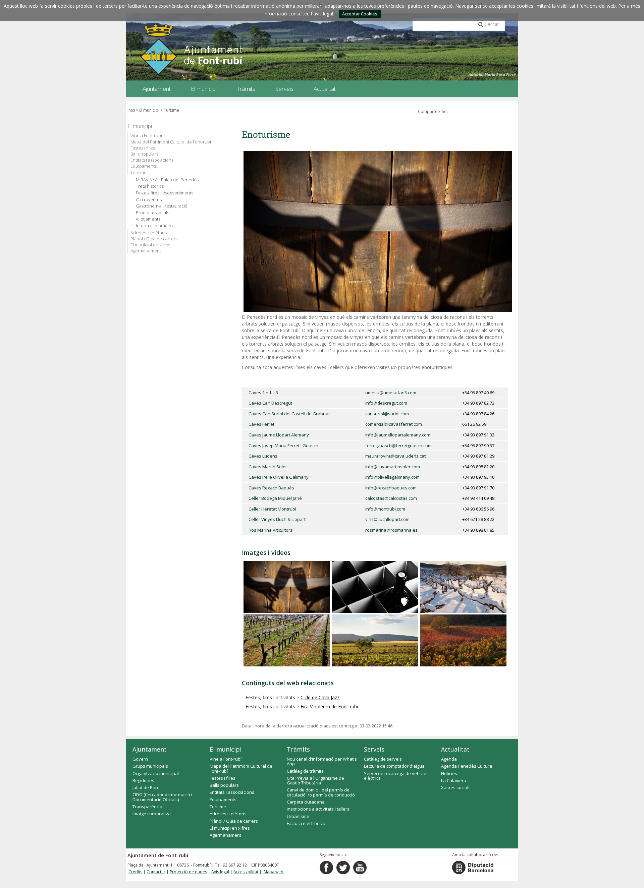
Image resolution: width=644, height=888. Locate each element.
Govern (140, 759)
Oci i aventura (150, 199)
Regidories (143, 780)
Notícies (449, 773)
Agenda (449, 759)
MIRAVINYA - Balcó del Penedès (167, 180)
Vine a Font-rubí (146, 135)
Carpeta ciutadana (306, 802)
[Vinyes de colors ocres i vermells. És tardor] (463, 640)
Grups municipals (150, 766)
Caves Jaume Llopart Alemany (279, 435)
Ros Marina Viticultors (270, 530)
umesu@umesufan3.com (390, 393)
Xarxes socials (456, 787)
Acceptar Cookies (359, 14)
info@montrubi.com (385, 509)
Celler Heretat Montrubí (272, 509)
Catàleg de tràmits (305, 771)
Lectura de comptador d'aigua (394, 766)
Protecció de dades (188, 872)
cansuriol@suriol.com (387, 414)
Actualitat (455, 749)
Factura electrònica (306, 823)
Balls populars (144, 154)
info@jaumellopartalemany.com (397, 435)
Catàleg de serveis (383, 759)
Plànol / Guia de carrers (153, 239)
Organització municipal (155, 773)
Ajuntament (149, 749)
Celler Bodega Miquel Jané (275, 498)
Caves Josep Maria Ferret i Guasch (283, 445)
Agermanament (145, 251)
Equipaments (143, 166)
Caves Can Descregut (270, 403)
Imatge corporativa (151, 814)
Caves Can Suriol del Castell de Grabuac (289, 414)
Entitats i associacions (151, 160)
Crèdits (135, 872)
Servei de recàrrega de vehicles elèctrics (396, 775)
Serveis (374, 749)
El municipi (149, 110)
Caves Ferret (261, 424)
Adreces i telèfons (148, 233)
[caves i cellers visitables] (375, 587)
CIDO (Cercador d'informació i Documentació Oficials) (162, 796)
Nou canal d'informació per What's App (322, 761)
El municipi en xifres (150, 245)
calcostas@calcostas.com (391, 498)
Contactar (156, 872)
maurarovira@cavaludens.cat (395, 456)
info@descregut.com (386, 403)
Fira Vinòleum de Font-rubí (329, 706)
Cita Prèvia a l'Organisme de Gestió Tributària (315, 780)
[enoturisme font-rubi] (287, 587)
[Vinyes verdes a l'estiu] (375, 640)
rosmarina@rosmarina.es (391, 530)
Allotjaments (148, 219)
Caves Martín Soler (268, 467)
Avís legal (220, 872)
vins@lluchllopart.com (387, 519)
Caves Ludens (263, 456)
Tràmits (298, 749)
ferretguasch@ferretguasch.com (398, 445)
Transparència (147, 807)
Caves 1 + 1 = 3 (263, 393)
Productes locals (152, 213)
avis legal (323, 13)
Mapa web (273, 872)
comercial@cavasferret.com (393, 424)
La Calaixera (453, 780)
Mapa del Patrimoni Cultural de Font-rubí (170, 142)
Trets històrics (150, 186)
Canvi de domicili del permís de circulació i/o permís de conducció (321, 792)
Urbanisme (298, 816)
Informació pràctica (155, 226)
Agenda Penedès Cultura (466, 766)
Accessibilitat (245, 872)
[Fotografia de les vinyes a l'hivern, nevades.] (463, 587)
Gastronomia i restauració (161, 206)
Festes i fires (142, 148)
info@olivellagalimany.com (392, 477)
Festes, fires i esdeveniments (164, 193)
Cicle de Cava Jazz (320, 697)
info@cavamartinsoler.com (392, 467)
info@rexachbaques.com (391, 488)
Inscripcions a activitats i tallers (318, 809)
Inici (131, 110)
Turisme (171, 110)
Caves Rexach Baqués (271, 488)
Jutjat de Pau (145, 787)
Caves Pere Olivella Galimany (279, 477)
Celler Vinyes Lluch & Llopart (277, 519)
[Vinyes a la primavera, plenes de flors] (287, 640)
